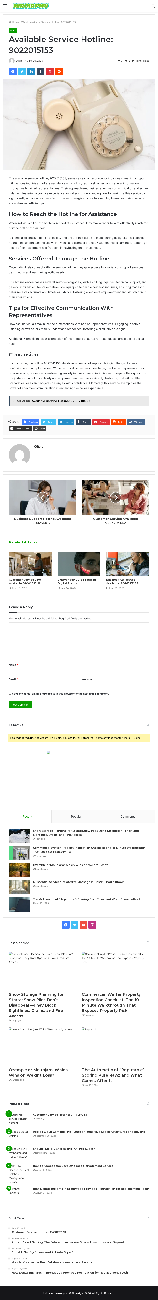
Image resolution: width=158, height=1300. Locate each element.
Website (87, 679)
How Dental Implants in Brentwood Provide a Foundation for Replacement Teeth (91, 1188)
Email (13, 679)
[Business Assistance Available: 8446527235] (127, 564)
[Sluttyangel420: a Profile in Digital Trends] (79, 564)
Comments (128, 816)
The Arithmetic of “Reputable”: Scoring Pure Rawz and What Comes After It (87, 899)
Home (15, 22)
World (24, 22)
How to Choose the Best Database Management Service (73, 1166)
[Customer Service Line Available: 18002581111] (30, 564)
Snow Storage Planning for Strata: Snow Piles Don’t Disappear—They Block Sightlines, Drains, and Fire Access (36, 1005)
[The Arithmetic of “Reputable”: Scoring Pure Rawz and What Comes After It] (19, 904)
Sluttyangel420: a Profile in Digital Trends (77, 581)
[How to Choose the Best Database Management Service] (19, 1174)
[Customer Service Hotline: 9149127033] (19, 1120)
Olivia (19, 60)
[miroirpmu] (31, 6)
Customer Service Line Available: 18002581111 (25, 581)
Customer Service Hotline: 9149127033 (60, 1114)
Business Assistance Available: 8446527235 (122, 581)
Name (13, 664)
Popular (76, 816)
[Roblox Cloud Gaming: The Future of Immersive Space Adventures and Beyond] (19, 1137)
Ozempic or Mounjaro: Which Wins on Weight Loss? (70, 865)
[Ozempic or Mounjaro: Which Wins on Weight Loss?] (19, 870)
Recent (27, 816)
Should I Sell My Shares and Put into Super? (64, 1149)
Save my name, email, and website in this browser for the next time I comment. (60, 693)
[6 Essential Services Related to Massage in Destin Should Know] (19, 887)
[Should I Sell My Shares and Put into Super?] (19, 1154)
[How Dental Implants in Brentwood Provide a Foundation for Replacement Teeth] (19, 1194)
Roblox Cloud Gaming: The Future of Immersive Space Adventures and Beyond (89, 1131)
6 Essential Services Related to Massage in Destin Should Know (78, 882)
